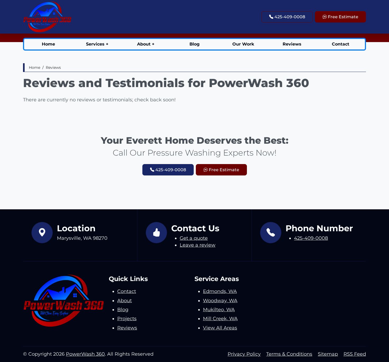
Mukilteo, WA (219, 309)
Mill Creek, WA (220, 318)
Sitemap (328, 354)
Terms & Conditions (289, 354)
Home (48, 44)
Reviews (292, 44)
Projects (127, 318)
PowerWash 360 (85, 354)
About (124, 300)
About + (146, 44)
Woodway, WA (220, 300)
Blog (194, 44)
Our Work (243, 44)
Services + (97, 44)
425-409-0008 (289, 16)
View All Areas (220, 328)
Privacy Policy (244, 354)
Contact (340, 44)
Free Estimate (342, 16)
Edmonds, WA (220, 291)
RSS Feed (354, 354)
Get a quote (194, 238)
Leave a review (197, 245)
